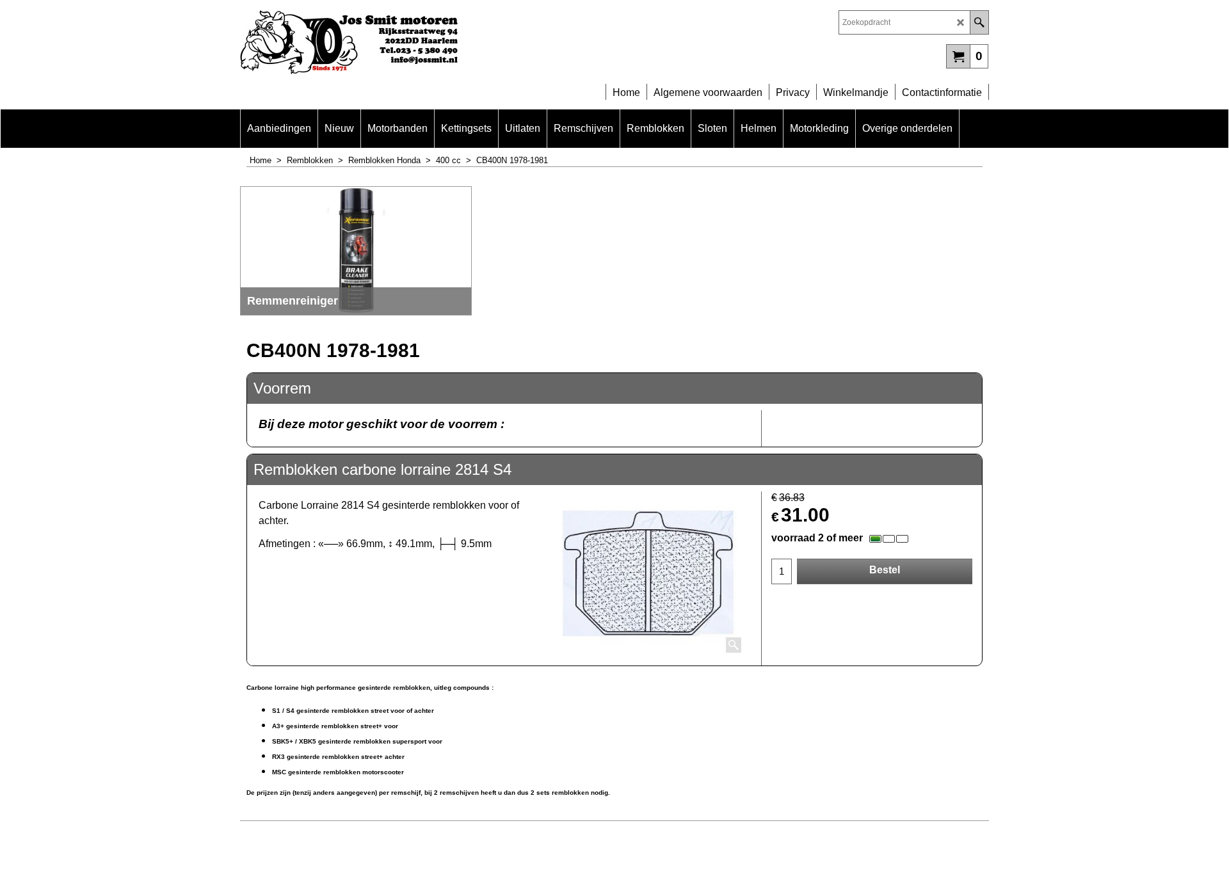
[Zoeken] (979, 22)
